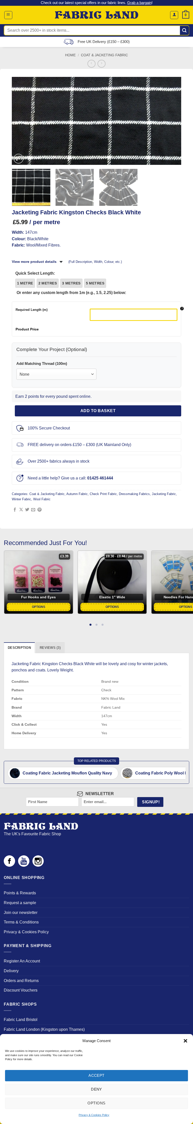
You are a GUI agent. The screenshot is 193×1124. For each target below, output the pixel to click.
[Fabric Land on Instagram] (38, 865)
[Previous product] (101, 64)
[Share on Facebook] (15, 510)
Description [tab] (19, 648)
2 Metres (47, 283)
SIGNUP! (151, 802)
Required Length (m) (31, 310)
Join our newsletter (20, 912)
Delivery (11, 971)
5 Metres (95, 283)
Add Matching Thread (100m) (41, 363)
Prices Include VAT (101, 41)
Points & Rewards (20, 893)
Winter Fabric (21, 499)
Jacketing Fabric (164, 494)
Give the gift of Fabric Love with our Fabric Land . (96, 3)
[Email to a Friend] (33, 510)
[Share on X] (21, 510)
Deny (96, 1089)
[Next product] (91, 64)
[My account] (174, 15)
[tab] (90, 625)
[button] (185, 1040)
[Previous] (19, 121)
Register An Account (22, 961)
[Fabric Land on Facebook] (9, 865)
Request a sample (20, 903)
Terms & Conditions (21, 922)
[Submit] (184, 30)
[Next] (173, 121)
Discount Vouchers (20, 990)
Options (96, 1103)
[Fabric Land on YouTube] (23, 865)
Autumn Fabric (77, 494)
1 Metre (25, 283)
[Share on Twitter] (27, 510)
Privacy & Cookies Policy (94, 1114)
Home (70, 55)
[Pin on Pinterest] (39, 510)
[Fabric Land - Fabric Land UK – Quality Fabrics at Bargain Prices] (96, 15)
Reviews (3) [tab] (50, 648)
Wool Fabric (42, 499)
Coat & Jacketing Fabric (104, 55)
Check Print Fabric (103, 494)
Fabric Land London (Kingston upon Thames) (44, 1029)
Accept (96, 1075)
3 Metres (71, 283)
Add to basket (98, 411)
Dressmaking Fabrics (134, 494)
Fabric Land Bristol (20, 1019)
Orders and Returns (21, 981)
